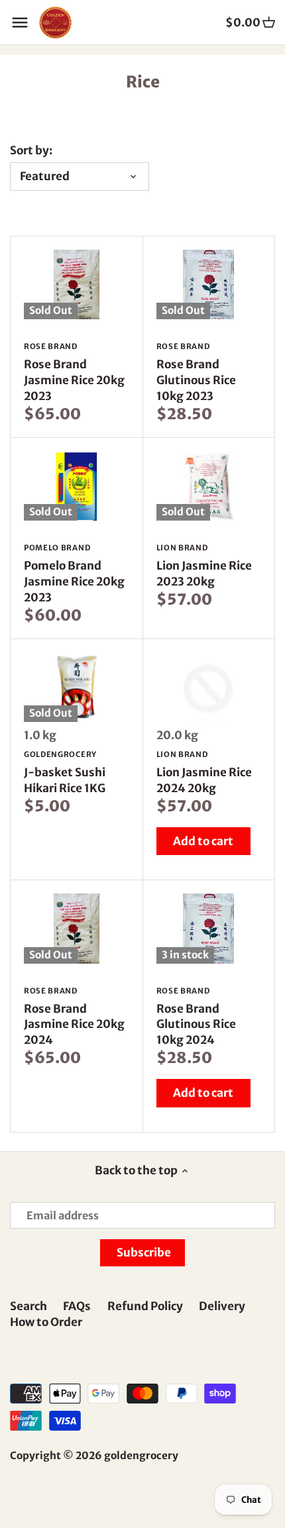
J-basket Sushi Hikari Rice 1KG (64, 772)
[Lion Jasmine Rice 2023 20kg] (209, 486)
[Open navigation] (20, 22)
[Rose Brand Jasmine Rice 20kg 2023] (76, 285)
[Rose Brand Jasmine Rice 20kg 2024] (76, 928)
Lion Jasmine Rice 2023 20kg (204, 566)
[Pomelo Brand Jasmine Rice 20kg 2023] (76, 486)
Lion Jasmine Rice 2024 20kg (204, 772)
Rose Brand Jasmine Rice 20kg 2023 (74, 372)
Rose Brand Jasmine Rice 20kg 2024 (74, 1016)
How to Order (46, 1322)
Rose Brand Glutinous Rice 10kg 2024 (196, 1016)
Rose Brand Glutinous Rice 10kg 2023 (196, 372)
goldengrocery (141, 1455)
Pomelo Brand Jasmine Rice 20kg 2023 (74, 573)
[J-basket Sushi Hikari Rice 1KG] (76, 687)
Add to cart (203, 841)
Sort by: (31, 150)
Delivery (222, 1306)
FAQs (77, 1306)
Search (28, 1306)
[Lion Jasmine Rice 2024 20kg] (209, 687)
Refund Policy (145, 1306)
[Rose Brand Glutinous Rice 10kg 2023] (209, 285)
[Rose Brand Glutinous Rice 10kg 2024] (209, 928)
